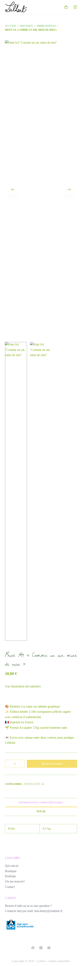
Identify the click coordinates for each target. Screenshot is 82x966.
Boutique (11, 871)
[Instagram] (40, 947)
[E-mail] (48, 947)
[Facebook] (32, 947)
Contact (10, 886)
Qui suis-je (12, 865)
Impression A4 (34, 783)
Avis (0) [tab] (40, 811)
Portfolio (10, 876)
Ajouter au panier (52, 763)
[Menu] (75, 7)
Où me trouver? (15, 881)
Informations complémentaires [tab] (41, 802)
